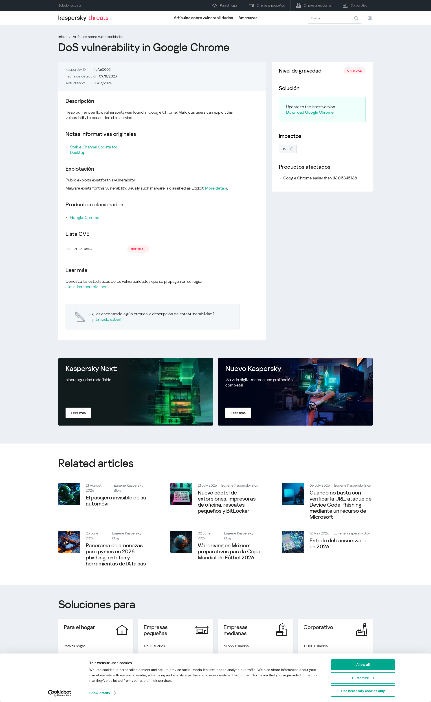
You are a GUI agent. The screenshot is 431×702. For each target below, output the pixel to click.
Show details (99, 693)
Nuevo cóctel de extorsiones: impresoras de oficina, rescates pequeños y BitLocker (227, 502)
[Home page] (85, 18)
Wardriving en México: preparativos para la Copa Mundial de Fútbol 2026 (229, 551)
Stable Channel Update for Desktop (93, 150)
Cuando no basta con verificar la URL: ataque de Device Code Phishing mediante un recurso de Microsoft (341, 505)
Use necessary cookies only (363, 691)
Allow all (363, 665)
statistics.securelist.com (87, 286)
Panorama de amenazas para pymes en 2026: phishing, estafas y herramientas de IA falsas (116, 554)
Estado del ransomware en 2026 (338, 543)
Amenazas (247, 17)
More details (216, 188)
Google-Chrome (84, 217)
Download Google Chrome (310, 112)
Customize (360, 678)
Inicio (62, 37)
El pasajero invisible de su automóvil (116, 500)
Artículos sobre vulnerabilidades (203, 17)
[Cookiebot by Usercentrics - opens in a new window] (59, 693)
